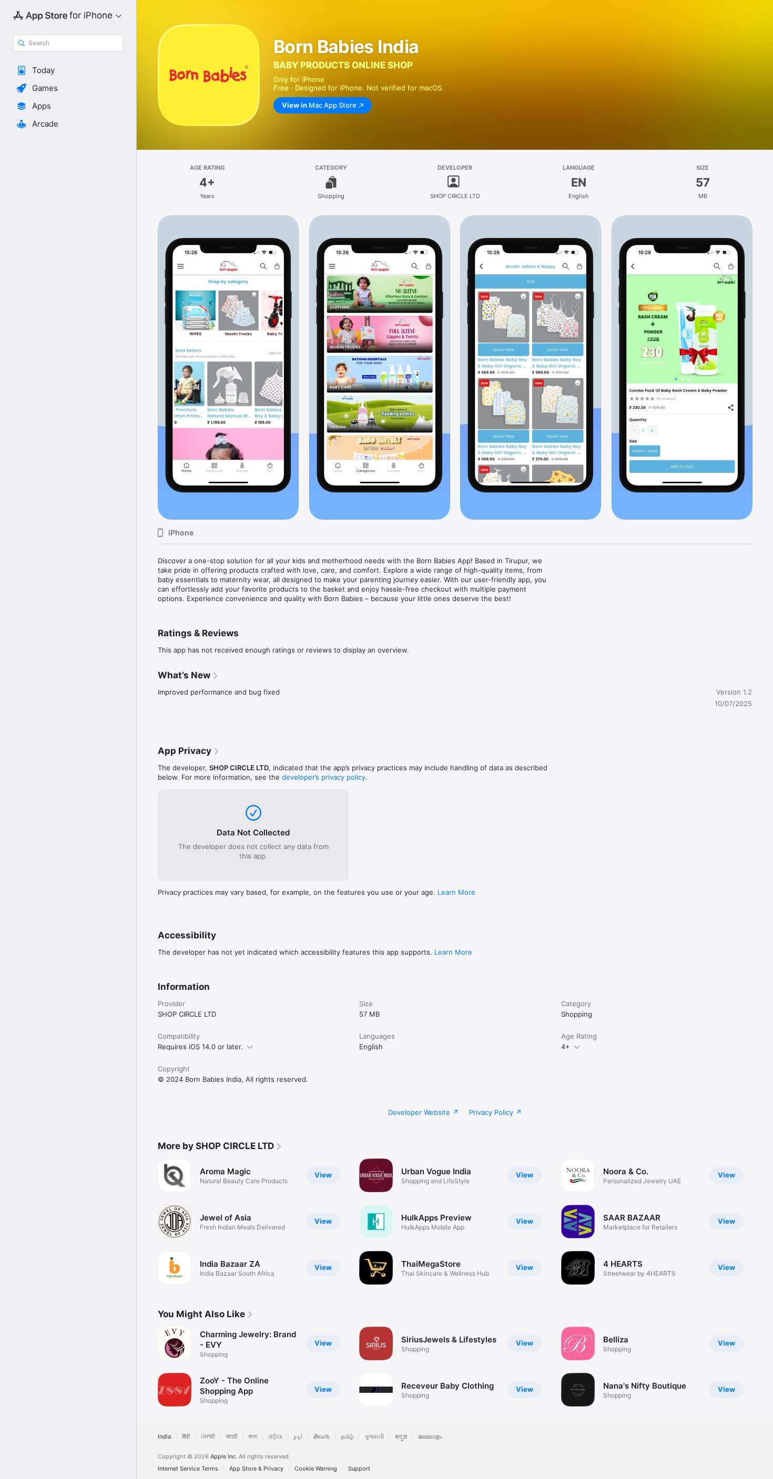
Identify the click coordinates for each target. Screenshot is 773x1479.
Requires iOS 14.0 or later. (200, 1046)
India (164, 1437)
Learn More (456, 892)
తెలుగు (321, 1437)
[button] (68, 70)
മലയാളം (430, 1437)
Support (359, 1469)
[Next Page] (762, 368)
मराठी (231, 1437)
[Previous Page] (147, 368)
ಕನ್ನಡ (401, 1437)
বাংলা (252, 1437)
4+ (565, 1046)
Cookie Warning (315, 1469)
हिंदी (186, 1437)
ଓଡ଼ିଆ (275, 1437)
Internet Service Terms (188, 1469)
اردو (297, 1437)
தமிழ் (347, 1437)
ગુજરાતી (374, 1437)
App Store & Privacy (256, 1469)
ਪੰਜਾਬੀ (208, 1437)
